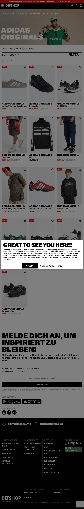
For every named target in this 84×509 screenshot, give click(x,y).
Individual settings (50, 265)
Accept (30, 265)
